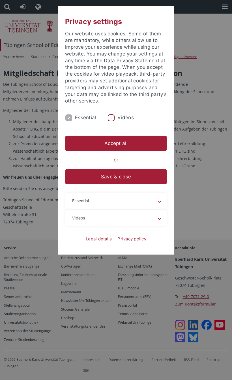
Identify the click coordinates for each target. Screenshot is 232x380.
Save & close (116, 177)
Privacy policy (131, 239)
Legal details (99, 239)
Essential (85, 117)
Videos (125, 117)
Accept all (116, 143)
